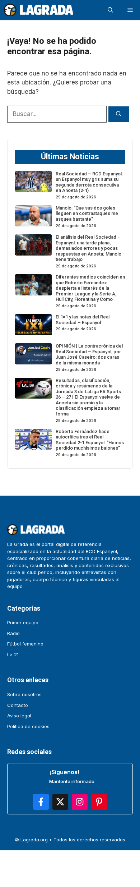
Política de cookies (28, 726)
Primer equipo (22, 622)
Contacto (17, 705)
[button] (110, 10)
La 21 (13, 654)
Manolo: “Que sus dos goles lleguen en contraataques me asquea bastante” (87, 213)
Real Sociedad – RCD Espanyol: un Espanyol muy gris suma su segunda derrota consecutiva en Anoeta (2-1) (89, 182)
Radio (13, 633)
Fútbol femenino (25, 644)
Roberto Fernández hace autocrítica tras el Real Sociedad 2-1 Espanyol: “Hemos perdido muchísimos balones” (90, 440)
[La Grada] (38, 10)
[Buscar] (118, 114)
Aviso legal (19, 715)
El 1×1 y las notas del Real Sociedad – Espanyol (82, 319)
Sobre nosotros (24, 694)
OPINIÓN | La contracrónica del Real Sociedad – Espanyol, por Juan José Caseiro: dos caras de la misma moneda (89, 354)
